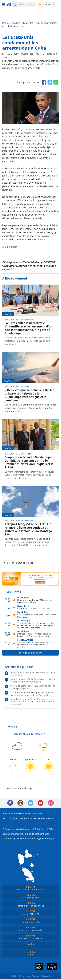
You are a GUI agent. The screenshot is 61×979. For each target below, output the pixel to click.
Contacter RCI (30, 829)
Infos (5, 813)
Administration (27, 838)
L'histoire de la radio (13, 829)
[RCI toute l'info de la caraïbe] (9, 4)
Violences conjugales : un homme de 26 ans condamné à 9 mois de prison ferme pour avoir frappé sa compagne (36, 625)
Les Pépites (39, 818)
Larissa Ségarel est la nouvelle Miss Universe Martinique (36, 615)
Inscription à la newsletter (29, 813)
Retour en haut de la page (20, 562)
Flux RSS (50, 818)
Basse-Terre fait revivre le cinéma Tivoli (34, 608)
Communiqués (26, 818)
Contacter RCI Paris (46, 829)
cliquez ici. (8, 269)
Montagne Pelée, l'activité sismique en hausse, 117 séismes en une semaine (34, 634)
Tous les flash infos (30, 653)
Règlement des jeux (46, 838)
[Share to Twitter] (50, 82)
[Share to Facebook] (44, 82)
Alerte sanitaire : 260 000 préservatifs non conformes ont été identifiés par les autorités (35, 644)
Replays (12, 813)
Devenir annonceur (12, 833)
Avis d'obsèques (11, 818)
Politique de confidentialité (35, 833)
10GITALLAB (44, 976)
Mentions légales (11, 838)
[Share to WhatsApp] (55, 82)
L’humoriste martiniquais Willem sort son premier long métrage (35, 601)
